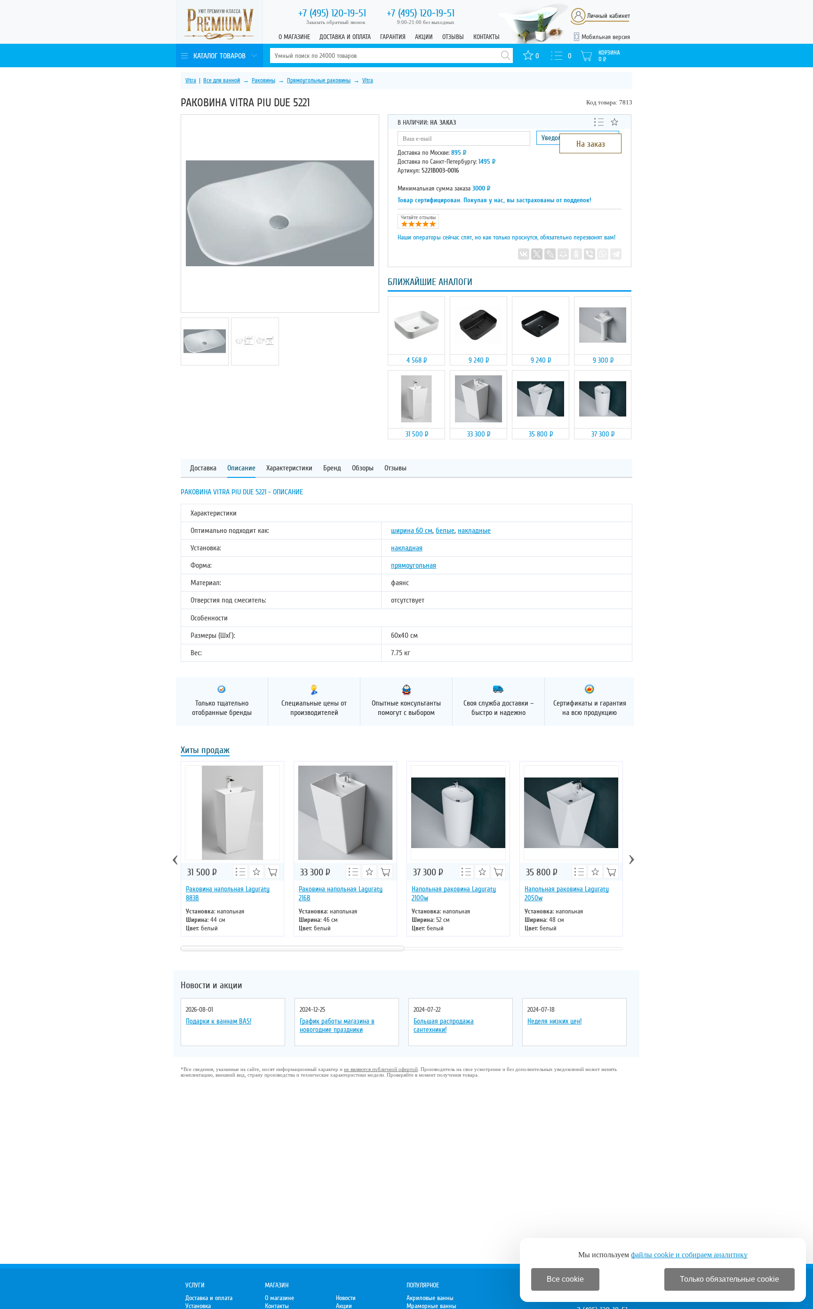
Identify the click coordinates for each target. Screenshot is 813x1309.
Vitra (190, 80)
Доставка (203, 468)
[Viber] (589, 254)
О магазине (294, 37)
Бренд (332, 468)
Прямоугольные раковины (319, 80)
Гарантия (393, 37)
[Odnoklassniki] (576, 254)
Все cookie (565, 1279)
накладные (474, 530)
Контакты (486, 37)
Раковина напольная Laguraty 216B (341, 893)
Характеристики (289, 468)
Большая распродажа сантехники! (444, 1025)
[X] (536, 254)
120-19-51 (332, 13)
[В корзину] (272, 872)
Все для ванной (221, 80)
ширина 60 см (411, 530)
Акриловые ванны (430, 1298)
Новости (346, 1298)
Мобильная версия (606, 37)
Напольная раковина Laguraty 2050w (567, 893)
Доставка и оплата (345, 37)
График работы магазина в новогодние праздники (337, 1025)
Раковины (263, 80)
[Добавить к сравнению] (599, 121)
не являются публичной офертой (381, 1069)
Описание (241, 468)
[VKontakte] (523, 254)
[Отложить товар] (614, 122)
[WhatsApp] (602, 254)
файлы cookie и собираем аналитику (689, 1255)
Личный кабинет (608, 16)
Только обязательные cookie (729, 1279)
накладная (406, 548)
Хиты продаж (205, 751)
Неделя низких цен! (554, 1021)
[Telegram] (616, 254)
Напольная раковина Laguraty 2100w (454, 893)
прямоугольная (413, 565)
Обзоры (363, 468)
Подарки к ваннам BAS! (218, 1021)
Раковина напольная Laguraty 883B (228, 893)
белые (445, 530)
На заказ (590, 144)
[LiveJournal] (550, 254)
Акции (424, 37)
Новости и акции (211, 985)
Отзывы (453, 37)
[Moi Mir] (563, 254)
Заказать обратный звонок (335, 22)
